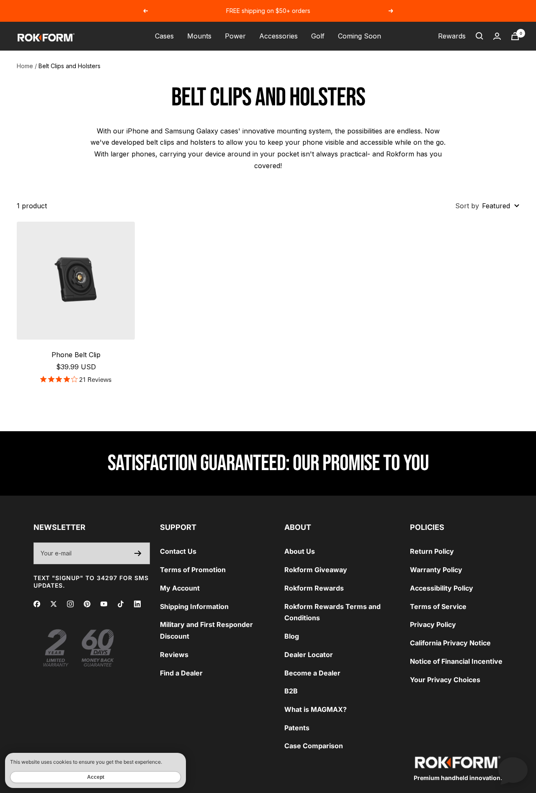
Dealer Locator (308, 654)
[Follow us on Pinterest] (87, 604)
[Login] (497, 36)
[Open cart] (515, 36)
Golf (318, 36)
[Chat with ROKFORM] (513, 770)
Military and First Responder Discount (206, 630)
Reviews (174, 654)
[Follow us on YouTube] (103, 604)
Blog (291, 636)
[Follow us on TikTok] (120, 604)
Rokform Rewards (314, 588)
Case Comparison (313, 746)
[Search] (479, 36)
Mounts (199, 36)
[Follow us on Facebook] (37, 604)
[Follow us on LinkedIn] (137, 604)
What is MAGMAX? (315, 709)
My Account (180, 588)
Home (25, 65)
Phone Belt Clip (76, 354)
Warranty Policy (436, 569)
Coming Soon (359, 36)
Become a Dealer (312, 673)
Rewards (452, 36)
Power (235, 36)
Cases (164, 36)
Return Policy (432, 551)
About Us (299, 551)
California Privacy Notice (450, 643)
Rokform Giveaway (315, 569)
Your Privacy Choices (445, 679)
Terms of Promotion (193, 569)
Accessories (278, 36)
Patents (296, 728)
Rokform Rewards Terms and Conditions (332, 612)
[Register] (138, 553)
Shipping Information (194, 606)
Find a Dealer (181, 673)
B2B (291, 691)
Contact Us (178, 551)
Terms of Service (438, 606)
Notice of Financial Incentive (456, 661)
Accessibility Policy (441, 588)
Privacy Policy (433, 624)
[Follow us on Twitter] (53, 604)
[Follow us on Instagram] (70, 604)
